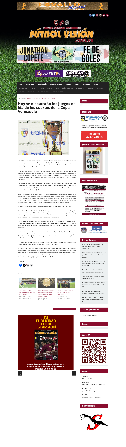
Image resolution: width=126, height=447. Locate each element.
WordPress (68, 444)
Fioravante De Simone (48, 98)
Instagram (100, 15)
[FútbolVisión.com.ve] (63, 42)
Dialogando (86, 84)
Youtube (97, 15)
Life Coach (100, 88)
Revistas (77, 84)
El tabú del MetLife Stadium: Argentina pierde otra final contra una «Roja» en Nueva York (93, 263)
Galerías (49, 88)
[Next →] (74, 373)
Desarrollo (30, 92)
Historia (21, 92)
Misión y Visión (42, 84)
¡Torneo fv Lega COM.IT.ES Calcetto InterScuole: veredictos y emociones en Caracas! (93, 300)
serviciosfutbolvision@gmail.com (91, 397)
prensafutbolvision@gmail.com (91, 391)
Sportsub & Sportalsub (82, 444)
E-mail (104, 15)
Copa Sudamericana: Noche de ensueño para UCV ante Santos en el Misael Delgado (94, 255)
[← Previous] (20, 373)
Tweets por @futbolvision (89, 315)
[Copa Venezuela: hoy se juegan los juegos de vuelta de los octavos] (27, 283)
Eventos (33, 88)
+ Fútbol (41, 88)
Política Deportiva (67, 88)
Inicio (20, 84)
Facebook (90, 15)
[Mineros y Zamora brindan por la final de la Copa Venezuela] (66, 283)
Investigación (80, 88)
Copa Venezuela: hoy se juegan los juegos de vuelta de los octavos (27, 292)
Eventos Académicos (58, 92)
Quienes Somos (30, 84)
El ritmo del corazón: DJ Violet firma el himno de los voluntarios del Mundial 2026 (93, 285)
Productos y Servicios (56, 84)
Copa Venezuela (58, 309)
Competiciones (23, 88)
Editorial (68, 84)
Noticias (96, 84)
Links (57, 88)
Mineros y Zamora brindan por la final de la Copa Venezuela (65, 292)
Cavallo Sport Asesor (43, 92)
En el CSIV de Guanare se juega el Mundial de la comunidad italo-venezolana (92, 246)
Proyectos (90, 88)
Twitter (93, 15)
